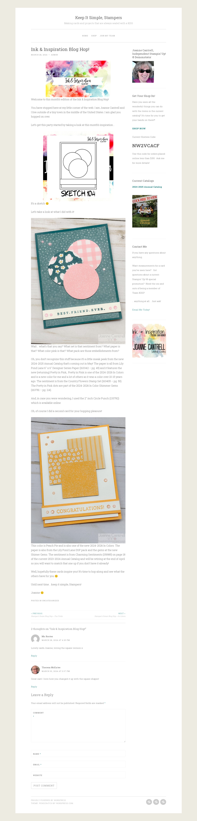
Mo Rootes (47, 636)
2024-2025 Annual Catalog (147, 186)
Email (37, 764)
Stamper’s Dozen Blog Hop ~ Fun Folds (47, 614)
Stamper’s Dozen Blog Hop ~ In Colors (109, 614)
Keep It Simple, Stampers (98, 17)
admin (54, 55)
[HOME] (149, 802)
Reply (34, 655)
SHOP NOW (139, 128)
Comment (38, 715)
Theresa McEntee (51, 667)
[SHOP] (156, 802)
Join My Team (107, 36)
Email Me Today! (141, 309)
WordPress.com (64, 803)
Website (37, 775)
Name (37, 754)
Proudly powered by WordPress (48, 800)
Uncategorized (50, 600)
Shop (94, 36)
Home (85, 36)
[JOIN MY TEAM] (163, 802)
